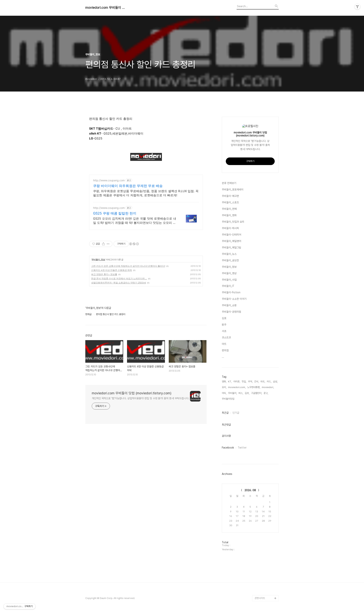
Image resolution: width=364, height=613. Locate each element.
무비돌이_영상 (229, 273)
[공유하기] (103, 244)
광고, (266, 393)
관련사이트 (260, 598)
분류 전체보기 (229, 183)
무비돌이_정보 (98, 259)
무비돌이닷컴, (228, 398)
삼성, (275, 381)
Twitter (242, 447)
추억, (250, 381)
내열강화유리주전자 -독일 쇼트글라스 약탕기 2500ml (118, 282)
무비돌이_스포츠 (230, 202)
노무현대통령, (253, 387)
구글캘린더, (256, 393)
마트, (262, 381)
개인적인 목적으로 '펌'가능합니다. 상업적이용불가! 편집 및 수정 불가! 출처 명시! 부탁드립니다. (140, 398)
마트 (224, 343)
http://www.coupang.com (109, 180)
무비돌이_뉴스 (229, 253)
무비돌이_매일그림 (231, 247)
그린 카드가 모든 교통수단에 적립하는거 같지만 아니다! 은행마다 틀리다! (128, 266)
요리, (224, 387)
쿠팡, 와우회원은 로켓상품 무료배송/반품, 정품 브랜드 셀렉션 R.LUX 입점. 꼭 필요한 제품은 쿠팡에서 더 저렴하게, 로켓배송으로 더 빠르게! (145, 193)
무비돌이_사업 (229, 279)
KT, (230, 381)
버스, (240, 393)
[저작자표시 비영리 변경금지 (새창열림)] (134, 243)
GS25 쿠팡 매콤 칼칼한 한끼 (114, 213)
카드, (269, 381)
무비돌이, (232, 393)
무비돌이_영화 (229, 215)
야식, (224, 393)
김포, (247, 393)
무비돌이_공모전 (230, 260)
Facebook (228, 447)
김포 (224, 318)
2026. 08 (250, 490)
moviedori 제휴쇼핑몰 (266, 592)
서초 (224, 331)
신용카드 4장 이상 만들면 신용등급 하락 (111, 270)
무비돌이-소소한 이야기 (234, 298)
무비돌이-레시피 (230, 228)
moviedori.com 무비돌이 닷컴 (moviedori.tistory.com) (106, 7)
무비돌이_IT (228, 285)
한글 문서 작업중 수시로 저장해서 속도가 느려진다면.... (119, 278)
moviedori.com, (237, 387)
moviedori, (268, 387)
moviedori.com (263, 586)
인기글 (235, 412)
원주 (224, 324)
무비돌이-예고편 (230, 195)
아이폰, (236, 381)
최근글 (225, 412)
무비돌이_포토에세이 (232, 189)
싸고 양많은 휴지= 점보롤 (104, 274)
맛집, (244, 381)
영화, (224, 381)
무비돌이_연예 (229, 208)
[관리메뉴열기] (357, 6)
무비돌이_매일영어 (231, 241)
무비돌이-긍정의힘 (231, 311)
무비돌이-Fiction (231, 292)
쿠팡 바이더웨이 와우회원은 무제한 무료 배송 (128, 186)
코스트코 (226, 337)
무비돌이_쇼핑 (229, 305)
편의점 (225, 350)
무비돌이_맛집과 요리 (233, 221)
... (223, 356)
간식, (256, 381)
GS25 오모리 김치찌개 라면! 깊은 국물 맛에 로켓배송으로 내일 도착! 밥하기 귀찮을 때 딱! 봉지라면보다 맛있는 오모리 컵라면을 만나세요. (134, 221)
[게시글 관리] (108, 244)
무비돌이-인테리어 (231, 234)
